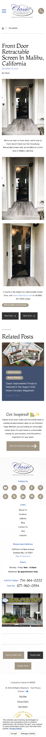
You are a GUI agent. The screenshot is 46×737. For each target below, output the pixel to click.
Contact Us (23, 527)
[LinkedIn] (23, 496)
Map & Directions (23, 556)
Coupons (23, 535)
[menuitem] (23, 696)
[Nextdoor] (31, 496)
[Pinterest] (40, 487)
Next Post (27, 315)
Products (23, 514)
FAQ (23, 531)
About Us (23, 510)
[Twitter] (14, 487)
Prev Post (9, 315)
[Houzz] (14, 496)
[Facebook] (31, 487)
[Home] (22, 11)
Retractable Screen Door (15, 305)
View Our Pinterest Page (19, 446)
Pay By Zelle (35, 655)
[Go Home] (3, 28)
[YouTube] (5, 487)
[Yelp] (5, 496)
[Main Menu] (4, 11)
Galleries (23, 518)
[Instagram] (23, 487)
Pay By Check (23, 665)
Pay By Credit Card (13, 655)
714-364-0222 (31, 580)
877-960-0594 (28, 586)
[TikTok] (40, 496)
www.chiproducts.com (22, 295)
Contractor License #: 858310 (23, 682)
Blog (23, 522)
